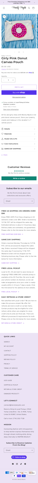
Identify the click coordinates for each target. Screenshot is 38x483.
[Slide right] (23, 52)
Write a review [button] (19, 178)
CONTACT (7, 350)
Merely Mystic (22, 479)
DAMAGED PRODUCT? (11, 393)
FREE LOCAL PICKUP (9, 292)
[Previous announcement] (3, 2)
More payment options (19, 97)
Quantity (4, 76)
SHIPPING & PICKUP (11, 385)
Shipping (3, 69)
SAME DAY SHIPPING (9, 263)
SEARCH (7, 342)
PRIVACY (7, 364)
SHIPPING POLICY (10, 355)
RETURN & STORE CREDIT (13, 389)
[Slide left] (15, 52)
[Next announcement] (34, 2)
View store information (11, 109)
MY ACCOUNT (9, 346)
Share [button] (5, 155)
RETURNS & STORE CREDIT (11, 323)
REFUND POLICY (9, 359)
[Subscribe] (32, 201)
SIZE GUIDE (8, 380)
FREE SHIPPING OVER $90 (11, 234)
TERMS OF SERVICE (11, 368)
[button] (4, 8)
